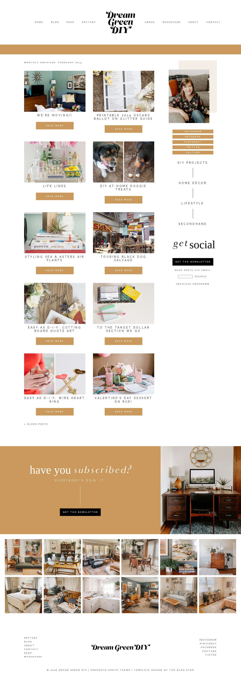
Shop (71, 22)
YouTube (209, 651)
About (193, 22)
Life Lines (54, 186)
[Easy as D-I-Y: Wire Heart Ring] (54, 373)
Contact (213, 22)
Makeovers (172, 22)
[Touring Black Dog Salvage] (123, 232)
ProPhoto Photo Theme (110, 670)
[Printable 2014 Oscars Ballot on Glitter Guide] (123, 91)
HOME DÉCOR (193, 183)
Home (39, 22)
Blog (55, 22)
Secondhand (192, 223)
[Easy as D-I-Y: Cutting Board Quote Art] (54, 303)
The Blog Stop (181, 670)
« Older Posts (36, 424)
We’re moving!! (54, 115)
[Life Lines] (54, 161)
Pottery (89, 22)
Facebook (209, 647)
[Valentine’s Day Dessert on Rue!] (123, 373)
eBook (150, 22)
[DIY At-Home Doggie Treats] (123, 161)
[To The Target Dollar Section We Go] (123, 303)
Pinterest (208, 644)
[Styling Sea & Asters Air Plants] (54, 232)
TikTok (211, 655)
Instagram (208, 640)
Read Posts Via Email (193, 270)
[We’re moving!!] (54, 91)
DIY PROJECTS (193, 162)
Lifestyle (193, 203)
